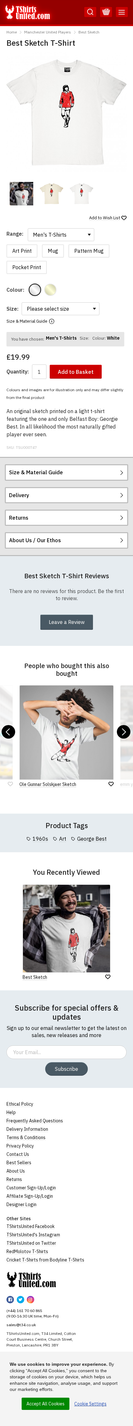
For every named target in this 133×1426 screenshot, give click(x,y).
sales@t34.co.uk (21, 1324)
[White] (35, 290)
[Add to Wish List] (107, 976)
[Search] (90, 12)
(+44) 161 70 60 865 (24, 1310)
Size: (12, 309)
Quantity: (17, 372)
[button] (8, 732)
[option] (21, 194)
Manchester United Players (47, 32)
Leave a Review (67, 622)
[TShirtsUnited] (31, 1279)
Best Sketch (88, 32)
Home (11, 32)
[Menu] (122, 12)
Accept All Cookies (45, 1404)
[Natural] (50, 290)
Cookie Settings (90, 1404)
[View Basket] (106, 12)
